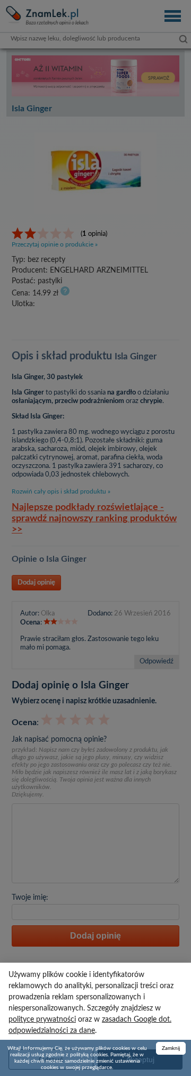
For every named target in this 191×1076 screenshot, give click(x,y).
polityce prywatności (42, 1019)
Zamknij (171, 1048)
